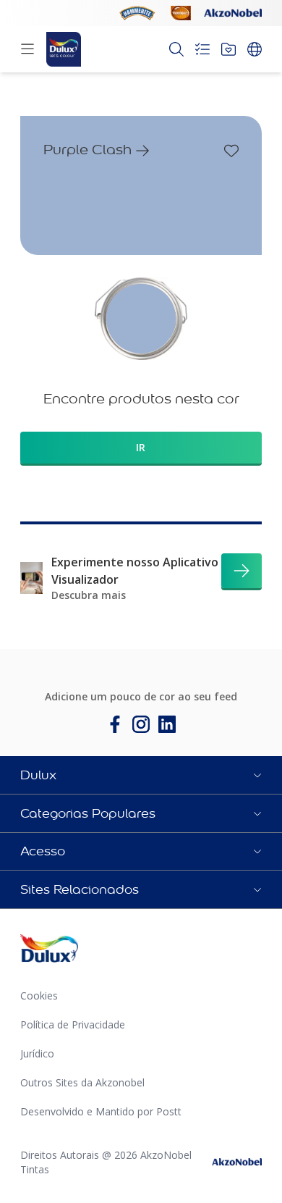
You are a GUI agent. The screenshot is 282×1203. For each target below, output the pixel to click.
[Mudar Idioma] (254, 49)
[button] (141, 775)
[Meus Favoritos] (228, 49)
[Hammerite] (137, 13)
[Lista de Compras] (202, 49)
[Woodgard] (180, 13)
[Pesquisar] (176, 49)
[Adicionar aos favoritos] (231, 150)
